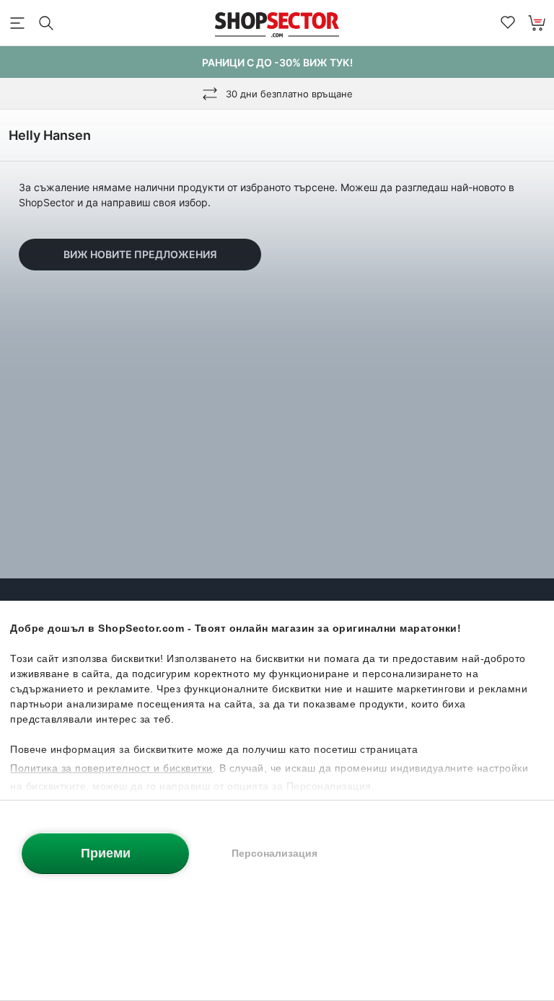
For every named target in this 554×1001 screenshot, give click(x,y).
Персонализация (274, 853)
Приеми (106, 853)
